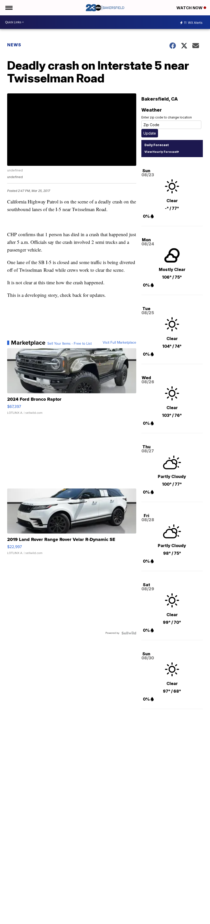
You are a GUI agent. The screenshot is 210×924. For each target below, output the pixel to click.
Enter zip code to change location (166, 117)
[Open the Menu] (8, 7)
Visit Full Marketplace (119, 342)
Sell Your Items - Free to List (69, 343)
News (14, 44)
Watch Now (190, 7)
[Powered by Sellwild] (128, 633)
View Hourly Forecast (160, 152)
